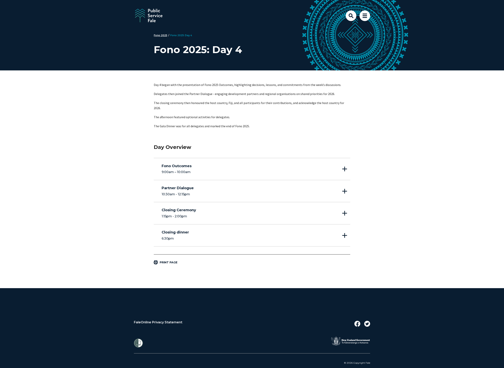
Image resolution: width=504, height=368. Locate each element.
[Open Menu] (364, 15)
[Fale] (165, 16)
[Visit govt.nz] (350, 341)
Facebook (357, 324)
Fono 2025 (160, 35)
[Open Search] (351, 15)
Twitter (367, 324)
